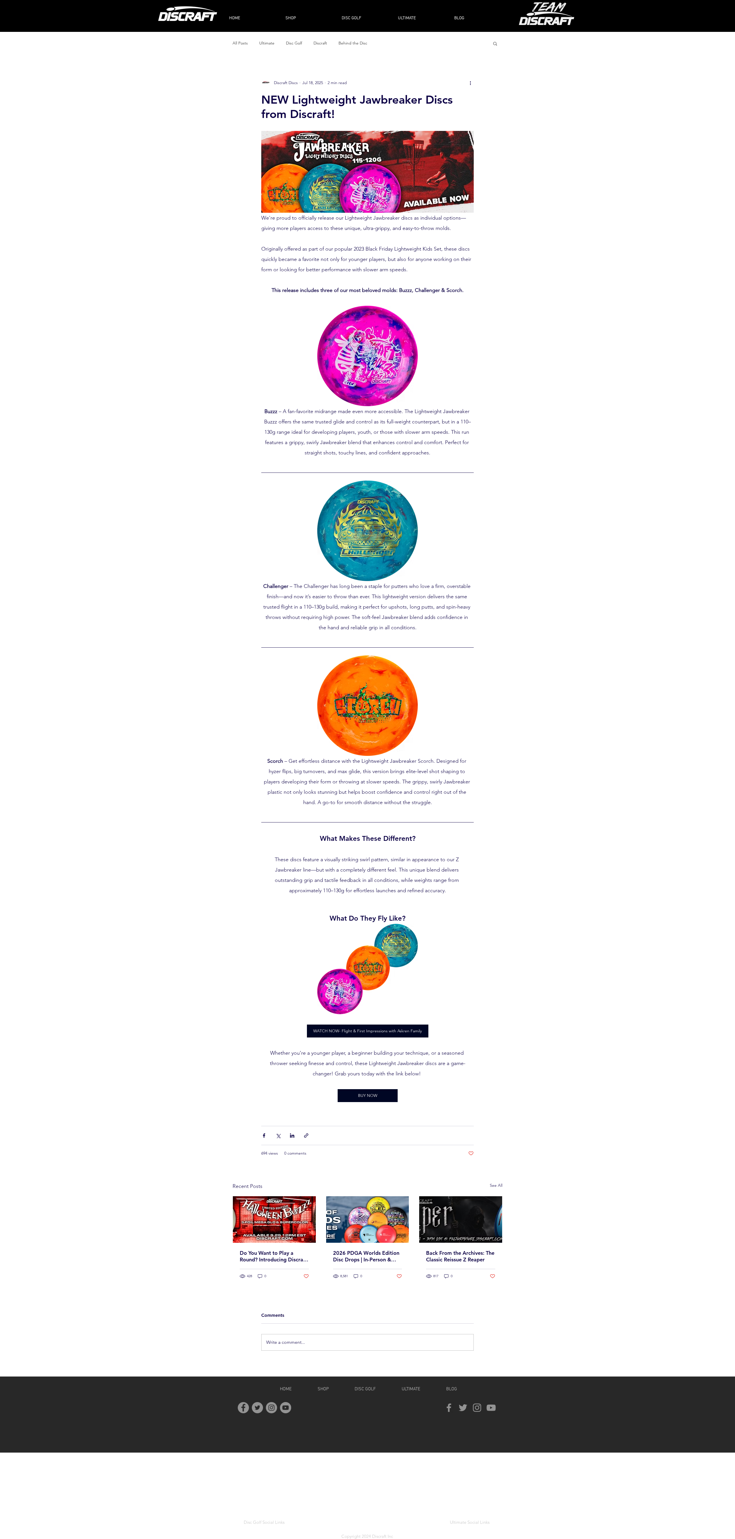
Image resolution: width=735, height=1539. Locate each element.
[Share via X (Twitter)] (278, 1135)
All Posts (240, 43)
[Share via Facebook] (264, 1135)
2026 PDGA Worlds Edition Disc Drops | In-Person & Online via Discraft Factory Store (366, 1256)
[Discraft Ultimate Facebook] (448, 1407)
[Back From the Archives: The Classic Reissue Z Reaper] (460, 1219)
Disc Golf (294, 43)
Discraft (320, 43)
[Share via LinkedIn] (292, 1135)
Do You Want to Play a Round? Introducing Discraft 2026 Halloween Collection (273, 1256)
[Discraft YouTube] (285, 1407)
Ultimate (266, 43)
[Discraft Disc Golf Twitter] (257, 1407)
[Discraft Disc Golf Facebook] (243, 1407)
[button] (495, 43)
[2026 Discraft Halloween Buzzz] (274, 1219)
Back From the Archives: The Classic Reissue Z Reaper (460, 1256)
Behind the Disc (353, 43)
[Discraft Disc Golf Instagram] (271, 1407)
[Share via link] (306, 1135)
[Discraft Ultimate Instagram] (477, 1407)
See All (496, 1185)
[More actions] (470, 82)
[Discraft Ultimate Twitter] (463, 1407)
